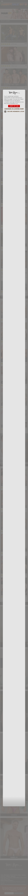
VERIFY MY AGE (14, 106)
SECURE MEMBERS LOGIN (15, 111)
